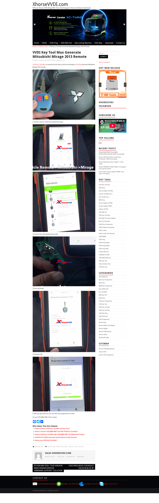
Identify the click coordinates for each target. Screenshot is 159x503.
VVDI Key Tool (43, 46)
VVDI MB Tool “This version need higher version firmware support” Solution (48, 468)
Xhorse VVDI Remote (105, 331)
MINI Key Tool (103, 261)
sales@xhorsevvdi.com (49, 484)
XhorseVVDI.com (50, 4)
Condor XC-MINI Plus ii (105, 194)
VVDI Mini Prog (103, 313)
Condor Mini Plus (104, 251)
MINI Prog (102, 200)
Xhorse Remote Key (105, 264)
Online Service (95, 484)
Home (36, 43)
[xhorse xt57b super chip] (79, 25)
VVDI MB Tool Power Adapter (107, 218)
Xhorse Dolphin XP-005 (105, 203)
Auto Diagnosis (103, 276)
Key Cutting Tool (103, 289)
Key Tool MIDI (103, 292)
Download (109, 43)
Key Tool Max (51, 446)
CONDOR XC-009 (104, 254)
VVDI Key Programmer (105, 301)
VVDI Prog (54, 43)
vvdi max (70, 446)
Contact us (120, 43)
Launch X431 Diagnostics (106, 355)
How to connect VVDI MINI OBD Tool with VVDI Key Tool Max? (56, 431)
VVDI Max (98, 43)
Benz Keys (102, 283)
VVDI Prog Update (104, 242)
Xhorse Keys (102, 322)
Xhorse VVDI (102, 351)
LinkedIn (80, 456)
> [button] (124, 24)
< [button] (34, 24)
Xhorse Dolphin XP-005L (106, 191)
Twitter (60, 456)
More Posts (50, 456)
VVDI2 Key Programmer (106, 224)
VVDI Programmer (104, 319)
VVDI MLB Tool (103, 316)
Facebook (71, 456)
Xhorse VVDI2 (103, 334)
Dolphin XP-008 (103, 209)
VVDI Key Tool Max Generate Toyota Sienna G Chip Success (56, 437)
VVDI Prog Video (104, 248)
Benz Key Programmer (105, 279)
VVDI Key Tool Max (39, 64)
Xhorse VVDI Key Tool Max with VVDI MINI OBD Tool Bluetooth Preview (59, 434)
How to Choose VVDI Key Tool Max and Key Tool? (52, 428)
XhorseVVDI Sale (104, 337)
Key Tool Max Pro (104, 197)
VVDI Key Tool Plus (104, 184)
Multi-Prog (102, 188)
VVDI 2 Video (103, 230)
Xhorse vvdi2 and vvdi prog (107, 233)
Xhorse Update (103, 328)
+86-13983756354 (73, 484)
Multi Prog (102, 298)
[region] (79, 25)
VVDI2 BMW (102, 236)
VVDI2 (44, 43)
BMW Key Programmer (105, 286)
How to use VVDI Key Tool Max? (46, 440)
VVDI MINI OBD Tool (105, 258)
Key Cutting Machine (83, 43)
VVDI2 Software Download (106, 227)
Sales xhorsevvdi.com (58, 60)
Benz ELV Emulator (104, 221)
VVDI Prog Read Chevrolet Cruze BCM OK (81, 467)
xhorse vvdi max (78, 446)
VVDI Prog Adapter (104, 245)
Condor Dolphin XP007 (105, 206)
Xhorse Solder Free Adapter (107, 325)
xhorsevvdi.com (113, 484)
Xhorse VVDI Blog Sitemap (106, 348)
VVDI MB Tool (66, 43)
